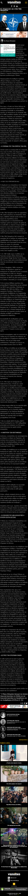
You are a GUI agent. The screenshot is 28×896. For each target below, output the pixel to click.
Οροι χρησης (14, 886)
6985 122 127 (13, 877)
